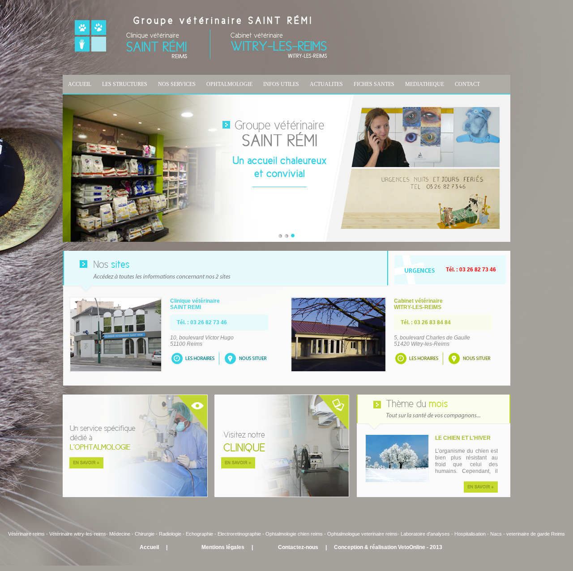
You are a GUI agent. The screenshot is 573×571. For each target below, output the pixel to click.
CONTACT (467, 84)
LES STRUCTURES (124, 84)
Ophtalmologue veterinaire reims (362, 534)
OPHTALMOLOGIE (229, 84)
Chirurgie (144, 534)
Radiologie (170, 534)
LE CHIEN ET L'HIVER (463, 438)
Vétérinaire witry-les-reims (77, 534)
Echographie (199, 534)
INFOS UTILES (281, 84)
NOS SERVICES (177, 84)
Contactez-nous (298, 547)
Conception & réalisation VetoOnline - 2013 (388, 547)
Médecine (120, 534)
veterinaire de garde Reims (535, 534)
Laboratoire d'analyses (425, 534)
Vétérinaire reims (26, 534)
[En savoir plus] (481, 491)
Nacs (496, 534)
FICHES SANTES (374, 84)
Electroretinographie (239, 534)
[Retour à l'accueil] (201, 57)
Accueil (149, 547)
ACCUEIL (79, 84)
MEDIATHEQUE (424, 84)
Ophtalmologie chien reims (294, 534)
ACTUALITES (326, 84)
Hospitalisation (470, 534)
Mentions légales (222, 547)
